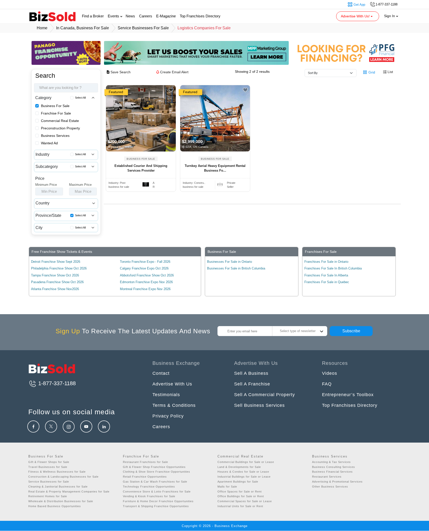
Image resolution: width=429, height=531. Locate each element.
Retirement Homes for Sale (47, 496)
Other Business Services (330, 486)
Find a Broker (93, 16)
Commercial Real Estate (60, 121)
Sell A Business (251, 373)
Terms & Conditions (174, 405)
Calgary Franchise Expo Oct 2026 (144, 268)
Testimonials (166, 394)
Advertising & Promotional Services (337, 481)
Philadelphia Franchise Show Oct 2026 (59, 268)
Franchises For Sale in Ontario (326, 262)
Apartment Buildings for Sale (237, 481)
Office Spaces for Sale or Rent (239, 491)
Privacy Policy (168, 416)
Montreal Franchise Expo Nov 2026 (145, 289)
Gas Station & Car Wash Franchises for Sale (155, 481)
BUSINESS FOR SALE (141, 158)
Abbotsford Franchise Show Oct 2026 (147, 275)
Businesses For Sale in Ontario (229, 262)
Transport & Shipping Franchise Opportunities (156, 506)
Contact (161, 373)
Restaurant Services (327, 476)
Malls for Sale (227, 486)
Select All (80, 97)
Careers (145, 16)
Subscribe (351, 331)
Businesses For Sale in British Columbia (236, 268)
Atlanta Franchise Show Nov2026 (55, 289)
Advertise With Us (172, 383)
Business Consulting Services (333, 466)
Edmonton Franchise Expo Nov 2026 (146, 282)
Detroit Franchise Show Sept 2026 (55, 262)
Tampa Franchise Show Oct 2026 (55, 275)
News (130, 16)
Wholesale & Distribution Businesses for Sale (60, 501)
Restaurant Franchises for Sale (145, 461)
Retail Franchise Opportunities (145, 476)
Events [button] (114, 16)
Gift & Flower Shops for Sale (48, 461)
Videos (329, 373)
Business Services (55, 136)
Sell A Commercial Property (264, 394)
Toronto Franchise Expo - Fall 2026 (145, 262)
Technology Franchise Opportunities (149, 486)
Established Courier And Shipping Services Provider (140, 168)
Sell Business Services (259, 405)
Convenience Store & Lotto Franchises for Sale (157, 491)
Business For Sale (55, 106)
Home (42, 28)
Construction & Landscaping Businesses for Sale (63, 476)
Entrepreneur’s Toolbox (348, 394)
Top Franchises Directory (200, 16)
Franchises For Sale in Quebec (326, 282)
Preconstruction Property (60, 128)
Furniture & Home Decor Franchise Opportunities (158, 501)
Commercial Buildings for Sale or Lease (245, 461)
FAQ (327, 383)
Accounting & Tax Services (331, 461)
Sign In (390, 16)
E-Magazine (166, 16)
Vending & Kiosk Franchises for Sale (149, 496)
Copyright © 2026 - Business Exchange (215, 526)
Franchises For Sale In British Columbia (333, 268)
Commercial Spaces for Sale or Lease (244, 501)
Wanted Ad (49, 143)
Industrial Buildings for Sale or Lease (244, 476)
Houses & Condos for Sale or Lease (243, 471)
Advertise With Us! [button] (356, 16)
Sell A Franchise (252, 383)
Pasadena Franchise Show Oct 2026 (57, 282)
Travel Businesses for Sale (47, 466)
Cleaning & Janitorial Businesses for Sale (58, 486)
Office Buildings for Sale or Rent (240, 496)
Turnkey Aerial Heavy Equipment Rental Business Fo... (215, 168)
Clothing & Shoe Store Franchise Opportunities (156, 471)
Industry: (116, 182)
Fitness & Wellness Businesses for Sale (57, 471)
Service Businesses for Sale (48, 481)
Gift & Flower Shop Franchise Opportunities (154, 466)
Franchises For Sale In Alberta (326, 275)
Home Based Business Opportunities (54, 506)
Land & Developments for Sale (239, 466)
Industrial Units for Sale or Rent (240, 506)
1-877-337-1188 (56, 383)
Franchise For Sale (56, 113)
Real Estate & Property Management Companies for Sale (68, 491)
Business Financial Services (332, 471)
